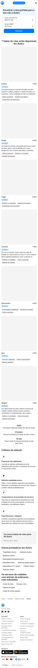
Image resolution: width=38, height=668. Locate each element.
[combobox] (19, 19)
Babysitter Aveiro (9, 562)
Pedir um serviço (19, 3)
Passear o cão (21, 584)
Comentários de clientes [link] (8, 630)
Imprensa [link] (23, 628)
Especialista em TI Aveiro (11, 566)
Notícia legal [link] (24, 637)
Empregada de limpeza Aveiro (13, 559)
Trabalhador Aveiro (9, 552)
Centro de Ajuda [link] (25, 619)
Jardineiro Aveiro (26, 552)
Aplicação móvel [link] (6, 623)
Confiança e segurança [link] (27, 623)
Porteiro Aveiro (29, 566)
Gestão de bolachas (26, 640)
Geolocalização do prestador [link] (7, 638)
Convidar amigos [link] (6, 632)
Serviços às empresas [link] (27, 626)
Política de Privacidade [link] (27, 635)
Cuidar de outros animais (11, 591)
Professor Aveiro (8, 570)
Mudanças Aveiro (9, 555)
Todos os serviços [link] (17, 665)
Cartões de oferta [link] (6, 635)
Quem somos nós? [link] (7, 644)
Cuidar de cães (8, 584)
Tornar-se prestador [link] (7, 621)
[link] (19, 74)
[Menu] (35, 2)
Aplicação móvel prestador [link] (6, 627)
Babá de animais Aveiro (26, 562)
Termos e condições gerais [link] (25, 631)
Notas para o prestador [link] (8, 641)
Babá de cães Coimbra (11, 540)
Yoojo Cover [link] (24, 621)
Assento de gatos (9, 587)
